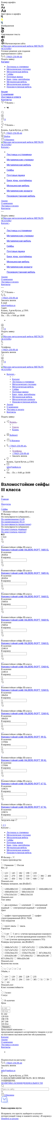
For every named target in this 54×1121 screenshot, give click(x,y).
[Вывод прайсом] (5, 537)
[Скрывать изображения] (2, 32)
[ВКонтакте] (8, 107)
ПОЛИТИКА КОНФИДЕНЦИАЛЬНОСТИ (22, 1083)
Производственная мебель (19, 87)
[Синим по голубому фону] (2, 23)
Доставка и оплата (11, 97)
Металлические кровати (18, 84)
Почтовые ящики (15, 76)
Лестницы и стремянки (18, 66)
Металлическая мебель (17, 71)
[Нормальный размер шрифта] (3, 8)
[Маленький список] (2, 534)
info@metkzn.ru (8, 305)
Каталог (5, 62)
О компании (7, 94)
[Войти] (2, 116)
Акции (4, 91)
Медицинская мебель (17, 82)
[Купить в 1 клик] (2, 542)
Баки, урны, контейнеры (18, 79)
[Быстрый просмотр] (2, 539)
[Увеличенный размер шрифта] (3, 11)
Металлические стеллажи (19, 69)
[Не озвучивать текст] (2, 41)
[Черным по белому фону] (2, 17)
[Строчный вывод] (4, 537)
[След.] (1, 822)
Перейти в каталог (10, 1118)
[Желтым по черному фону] (2, 20)
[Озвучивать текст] (3, 37)
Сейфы (10, 74)
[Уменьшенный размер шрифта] (2, 5)
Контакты (6, 99)
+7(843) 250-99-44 (13, 56)
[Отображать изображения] (2, 28)
